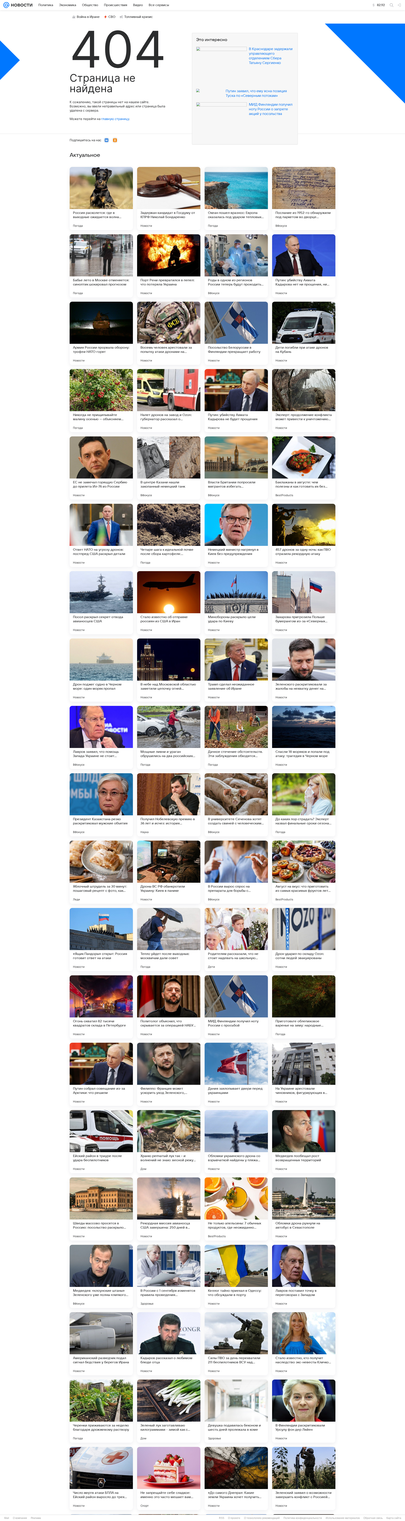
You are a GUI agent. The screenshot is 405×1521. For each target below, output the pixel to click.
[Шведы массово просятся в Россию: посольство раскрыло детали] (101, 1209)
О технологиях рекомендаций (262, 1518)
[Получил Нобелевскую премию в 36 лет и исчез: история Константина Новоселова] (168, 804)
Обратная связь (373, 1518)
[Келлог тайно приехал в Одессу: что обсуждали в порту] (236, 1276)
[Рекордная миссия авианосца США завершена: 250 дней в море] (168, 1209)
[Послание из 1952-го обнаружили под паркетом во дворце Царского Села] (303, 198)
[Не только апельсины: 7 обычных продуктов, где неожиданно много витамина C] (236, 1209)
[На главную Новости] (20, 5)
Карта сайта (393, 1518)
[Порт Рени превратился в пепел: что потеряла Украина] (168, 265)
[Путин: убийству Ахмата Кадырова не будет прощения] (236, 400)
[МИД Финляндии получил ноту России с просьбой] (236, 1006)
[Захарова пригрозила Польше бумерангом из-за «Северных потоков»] (303, 602)
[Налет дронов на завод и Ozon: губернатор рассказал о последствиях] (168, 400)
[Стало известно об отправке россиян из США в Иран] (168, 602)
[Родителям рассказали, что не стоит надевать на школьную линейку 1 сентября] (236, 939)
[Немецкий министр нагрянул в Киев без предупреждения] (236, 535)
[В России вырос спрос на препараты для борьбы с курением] (236, 872)
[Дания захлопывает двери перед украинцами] (236, 1074)
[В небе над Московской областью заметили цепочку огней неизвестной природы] (168, 670)
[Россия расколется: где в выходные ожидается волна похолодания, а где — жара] (101, 198)
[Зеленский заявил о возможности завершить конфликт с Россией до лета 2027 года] (303, 1478)
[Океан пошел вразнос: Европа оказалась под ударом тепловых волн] (236, 198)
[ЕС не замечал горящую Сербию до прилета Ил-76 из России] (101, 468)
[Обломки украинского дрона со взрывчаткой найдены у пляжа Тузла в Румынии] (236, 1141)
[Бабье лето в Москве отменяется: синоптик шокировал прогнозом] (101, 265)
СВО (111, 17)
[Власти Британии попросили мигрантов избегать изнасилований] (236, 468)
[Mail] (6, 5)
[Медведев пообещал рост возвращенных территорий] (303, 1141)
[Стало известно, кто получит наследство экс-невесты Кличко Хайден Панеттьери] (303, 1343)
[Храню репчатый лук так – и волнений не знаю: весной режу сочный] (168, 1141)
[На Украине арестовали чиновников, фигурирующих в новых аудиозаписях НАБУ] (303, 1074)
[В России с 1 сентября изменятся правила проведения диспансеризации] (168, 1276)
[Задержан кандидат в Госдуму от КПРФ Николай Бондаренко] (168, 198)
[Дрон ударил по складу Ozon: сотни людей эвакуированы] (303, 939)
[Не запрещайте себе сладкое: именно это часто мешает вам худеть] (168, 1478)
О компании (20, 1518)
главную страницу (115, 119)
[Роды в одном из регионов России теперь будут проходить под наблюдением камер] (236, 265)
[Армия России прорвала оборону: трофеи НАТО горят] (101, 333)
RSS (221, 1518)
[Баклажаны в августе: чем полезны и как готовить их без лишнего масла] (303, 468)
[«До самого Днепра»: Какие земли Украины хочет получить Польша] (236, 1478)
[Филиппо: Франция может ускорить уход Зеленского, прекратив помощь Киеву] (168, 1074)
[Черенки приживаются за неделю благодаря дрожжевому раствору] (101, 1411)
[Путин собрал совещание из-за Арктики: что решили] (101, 1074)
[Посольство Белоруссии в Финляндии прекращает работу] (236, 333)
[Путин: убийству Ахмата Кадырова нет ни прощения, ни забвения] (303, 265)
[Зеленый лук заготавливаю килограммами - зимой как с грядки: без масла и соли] (168, 1411)
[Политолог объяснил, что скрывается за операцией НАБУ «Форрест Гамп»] (168, 1006)
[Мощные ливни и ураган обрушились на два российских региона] (168, 737)
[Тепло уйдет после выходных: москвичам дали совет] (168, 939)
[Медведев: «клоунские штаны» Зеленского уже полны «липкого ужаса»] (101, 1276)
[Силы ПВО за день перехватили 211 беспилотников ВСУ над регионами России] (236, 1343)
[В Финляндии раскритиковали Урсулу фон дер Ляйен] (303, 1411)
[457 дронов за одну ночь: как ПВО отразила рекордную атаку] (303, 535)
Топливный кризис (138, 17)
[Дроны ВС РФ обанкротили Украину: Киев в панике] (168, 872)
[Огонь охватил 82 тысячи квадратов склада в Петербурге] (101, 1006)
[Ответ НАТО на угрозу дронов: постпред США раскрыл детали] (101, 535)
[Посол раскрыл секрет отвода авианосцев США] (101, 602)
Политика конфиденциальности (303, 1518)
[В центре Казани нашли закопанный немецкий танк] (168, 468)
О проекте (234, 1518)
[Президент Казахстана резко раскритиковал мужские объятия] (101, 804)
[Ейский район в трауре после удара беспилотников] (101, 1141)
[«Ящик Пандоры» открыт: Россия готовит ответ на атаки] (101, 939)
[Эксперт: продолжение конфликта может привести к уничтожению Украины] (303, 400)
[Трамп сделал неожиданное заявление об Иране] (236, 670)
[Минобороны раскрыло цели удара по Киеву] (236, 602)
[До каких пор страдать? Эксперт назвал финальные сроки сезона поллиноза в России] (303, 804)
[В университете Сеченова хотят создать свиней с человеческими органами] (236, 804)
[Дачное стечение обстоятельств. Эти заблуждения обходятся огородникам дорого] (236, 737)
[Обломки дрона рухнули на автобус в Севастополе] (303, 1209)
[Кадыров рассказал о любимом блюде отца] (168, 1343)
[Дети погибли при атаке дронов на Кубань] (303, 333)
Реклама (36, 1518)
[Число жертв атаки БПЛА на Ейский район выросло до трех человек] (101, 1478)
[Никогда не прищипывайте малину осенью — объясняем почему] (101, 400)
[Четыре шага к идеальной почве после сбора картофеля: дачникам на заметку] (168, 535)
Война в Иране (88, 17)
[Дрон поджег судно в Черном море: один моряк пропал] (101, 670)
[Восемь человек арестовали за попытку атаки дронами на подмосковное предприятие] (168, 333)
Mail (6, 1518)
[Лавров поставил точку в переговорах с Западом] (303, 1276)
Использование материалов (343, 1518)
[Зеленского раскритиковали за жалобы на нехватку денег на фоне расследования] (303, 670)
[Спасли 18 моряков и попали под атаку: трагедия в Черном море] (303, 737)
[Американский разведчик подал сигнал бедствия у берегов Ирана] (101, 1343)
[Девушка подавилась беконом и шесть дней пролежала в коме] (236, 1411)
